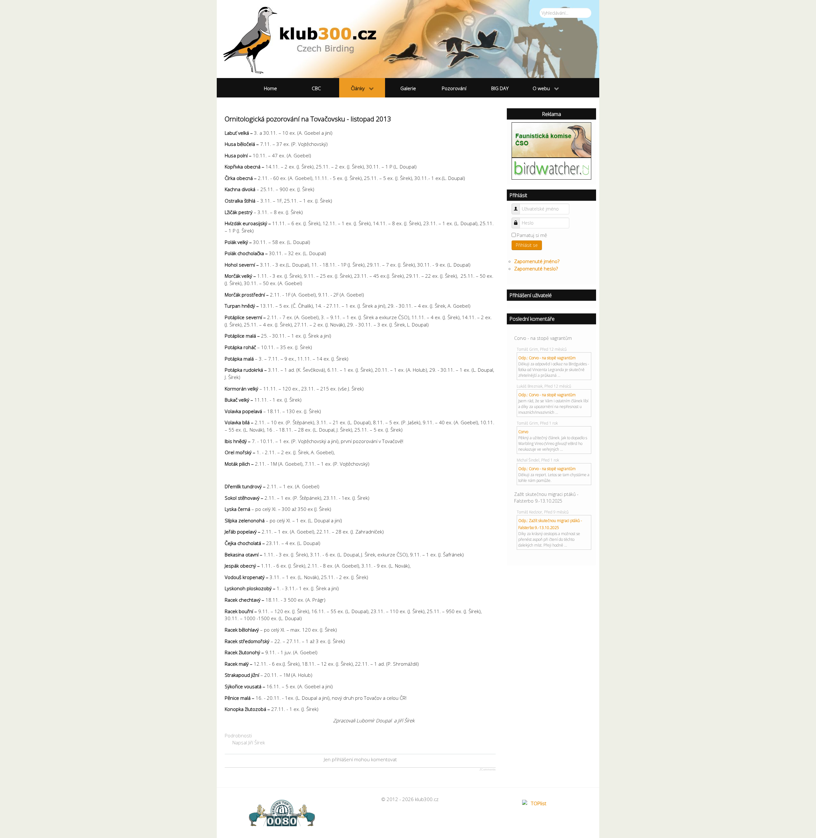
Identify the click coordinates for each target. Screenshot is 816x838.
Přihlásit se (527, 245)
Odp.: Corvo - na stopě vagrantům (547, 358)
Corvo (523, 431)
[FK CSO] (551, 139)
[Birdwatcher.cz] (551, 168)
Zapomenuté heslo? (536, 268)
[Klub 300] (408, 39)
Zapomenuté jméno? (536, 261)
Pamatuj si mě (532, 235)
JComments (487, 769)
